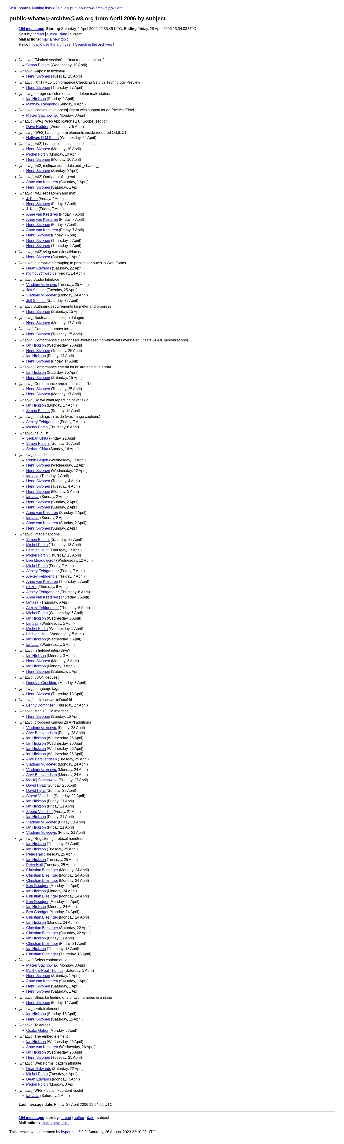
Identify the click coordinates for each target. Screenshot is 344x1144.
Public (61, 8)
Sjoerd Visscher (39, 796)
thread (38, 34)
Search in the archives (93, 44)
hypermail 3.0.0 (74, 1132)
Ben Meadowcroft (40, 560)
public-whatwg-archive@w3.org (96, 8)
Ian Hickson (36, 99)
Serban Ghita (37, 438)
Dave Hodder (37, 127)
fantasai (32, 476)
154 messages (31, 29)
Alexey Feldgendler (42, 422)
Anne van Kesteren (42, 182)
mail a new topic (55, 39)
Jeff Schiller (36, 290)
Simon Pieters (38, 65)
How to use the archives (50, 44)
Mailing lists (42, 8)
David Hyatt (36, 785)
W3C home (18, 8)
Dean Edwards (38, 268)
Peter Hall (34, 854)
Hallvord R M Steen (42, 138)
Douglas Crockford (41, 683)
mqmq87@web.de (41, 273)
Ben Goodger (37, 886)
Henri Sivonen (38, 76)
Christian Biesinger (42, 870)
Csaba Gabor (37, 1030)
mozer (31, 587)
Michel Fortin (37, 154)
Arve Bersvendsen (41, 733)
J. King (32, 199)
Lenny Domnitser (40, 705)
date (63, 34)
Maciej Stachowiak (42, 115)
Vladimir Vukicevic (41, 285)
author (52, 34)
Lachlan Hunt (37, 550)
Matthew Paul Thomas (44, 970)
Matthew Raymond (41, 104)
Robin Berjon (37, 460)
